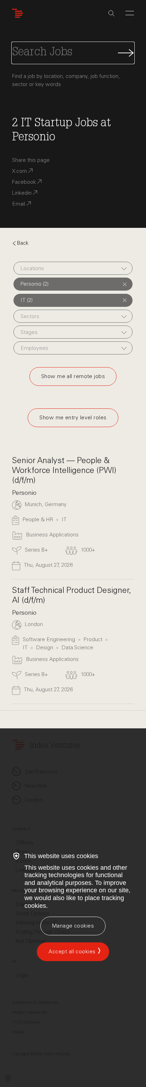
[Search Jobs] (73, 52)
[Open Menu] (129, 13)
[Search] (111, 13)
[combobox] (72, 268)
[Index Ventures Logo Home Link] (19, 13)
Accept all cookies (72, 951)
